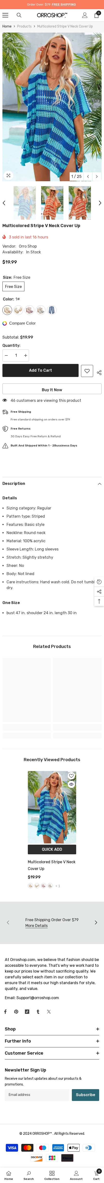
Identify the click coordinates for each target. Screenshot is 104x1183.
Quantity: (11, 345)
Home (7, 26)
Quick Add (52, 849)
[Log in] (85, 15)
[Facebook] (5, 1011)
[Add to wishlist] (87, 371)
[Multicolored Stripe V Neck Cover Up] (52, 807)
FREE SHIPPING (64, 4)
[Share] (97, 372)
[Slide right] (96, 923)
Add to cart (40, 370)
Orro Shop (28, 246)
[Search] (19, 15)
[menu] (5, 15)
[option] (52, 107)
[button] (88, 176)
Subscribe (85, 1095)
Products (24, 26)
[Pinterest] (16, 1011)
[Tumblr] (38, 1011)
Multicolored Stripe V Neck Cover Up (51, 865)
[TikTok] (27, 1011)
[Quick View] (71, 784)
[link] (26, 727)
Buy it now (52, 390)
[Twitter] (48, 1011)
